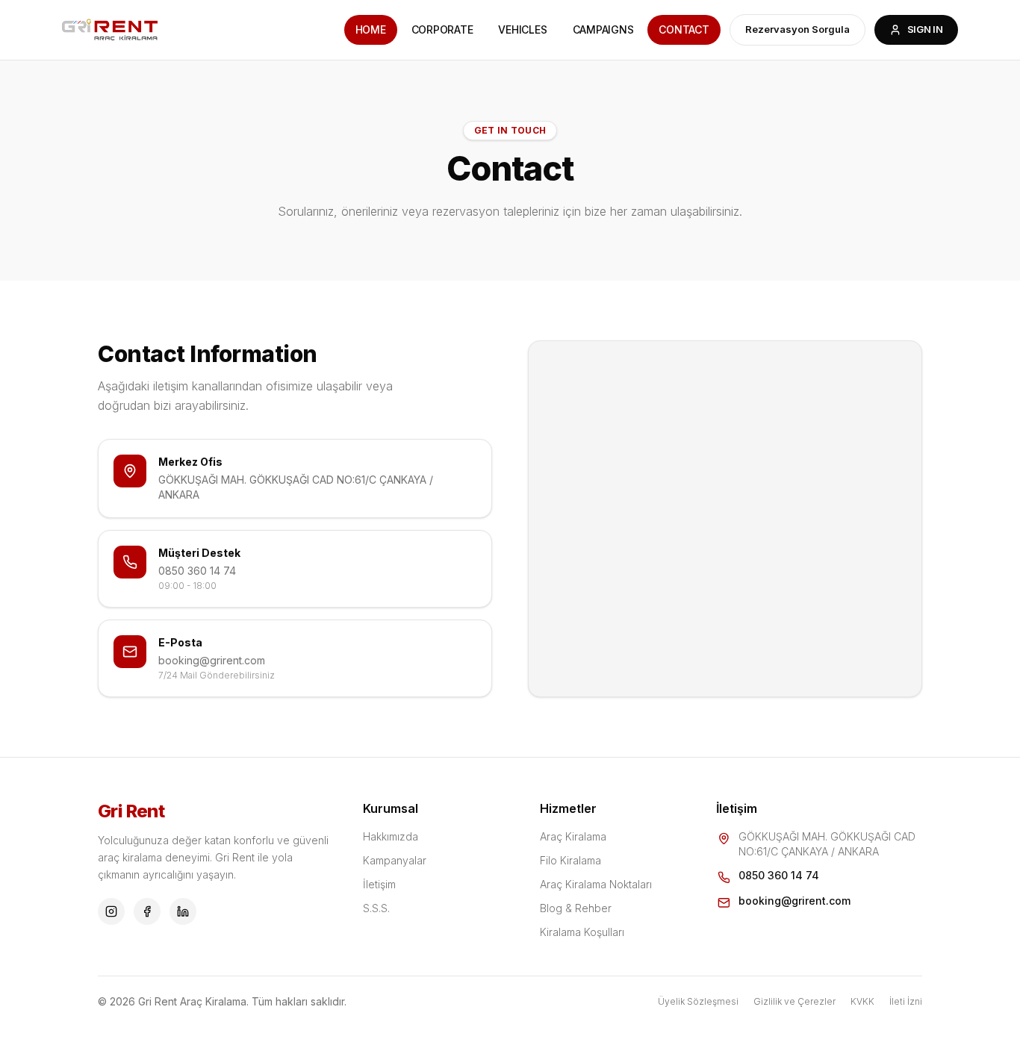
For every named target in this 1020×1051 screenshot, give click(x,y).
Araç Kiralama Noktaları (596, 884)
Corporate (442, 29)
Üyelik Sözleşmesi (698, 1001)
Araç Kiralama (573, 836)
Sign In (925, 29)
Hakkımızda (390, 836)
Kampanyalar (394, 860)
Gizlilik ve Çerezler (794, 1001)
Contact (684, 29)
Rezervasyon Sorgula (797, 29)
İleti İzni (905, 1001)
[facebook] (147, 911)
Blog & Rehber (576, 908)
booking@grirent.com (211, 660)
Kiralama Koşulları (582, 932)
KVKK (862, 1001)
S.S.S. (376, 908)
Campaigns (603, 29)
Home (370, 29)
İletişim (379, 884)
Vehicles (522, 29)
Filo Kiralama (570, 860)
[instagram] (111, 911)
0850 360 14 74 (197, 570)
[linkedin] (183, 911)
